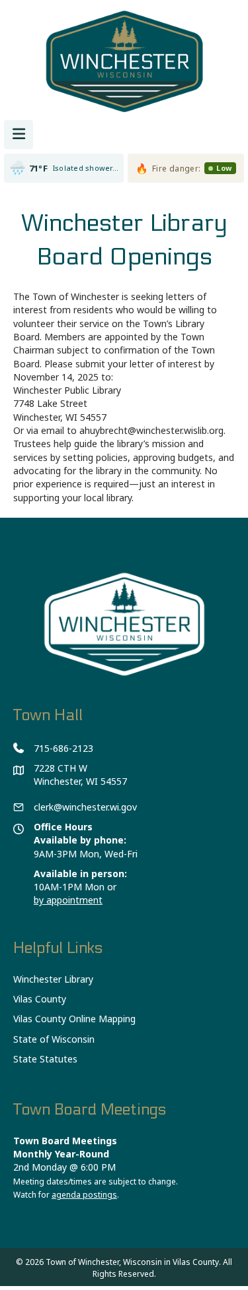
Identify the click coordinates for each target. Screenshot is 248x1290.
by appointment (68, 900)
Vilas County (39, 999)
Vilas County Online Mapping (74, 1018)
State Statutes (45, 1059)
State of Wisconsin (54, 1039)
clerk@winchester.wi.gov (85, 807)
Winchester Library (53, 979)
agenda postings (84, 1194)
